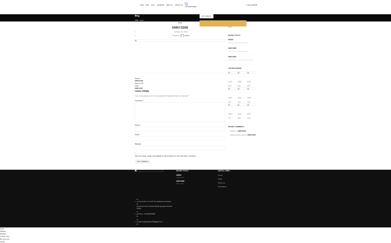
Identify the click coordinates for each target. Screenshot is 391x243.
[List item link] (154, 211)
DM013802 (232, 57)
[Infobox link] (195, 5)
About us (221, 183)
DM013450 (242, 131)
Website (138, 144)
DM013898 (232, 48)
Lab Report (222, 187)
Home (136, 20)
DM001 (230, 40)
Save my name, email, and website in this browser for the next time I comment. (165, 156)
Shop (220, 179)
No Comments (243, 43)
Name (138, 125)
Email (137, 134)
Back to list (139, 83)
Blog (142, 20)
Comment (139, 101)
